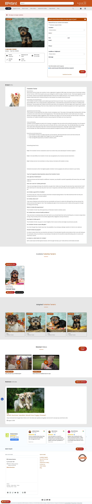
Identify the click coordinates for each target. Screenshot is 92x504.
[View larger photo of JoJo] (23, 267)
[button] (26, 437)
